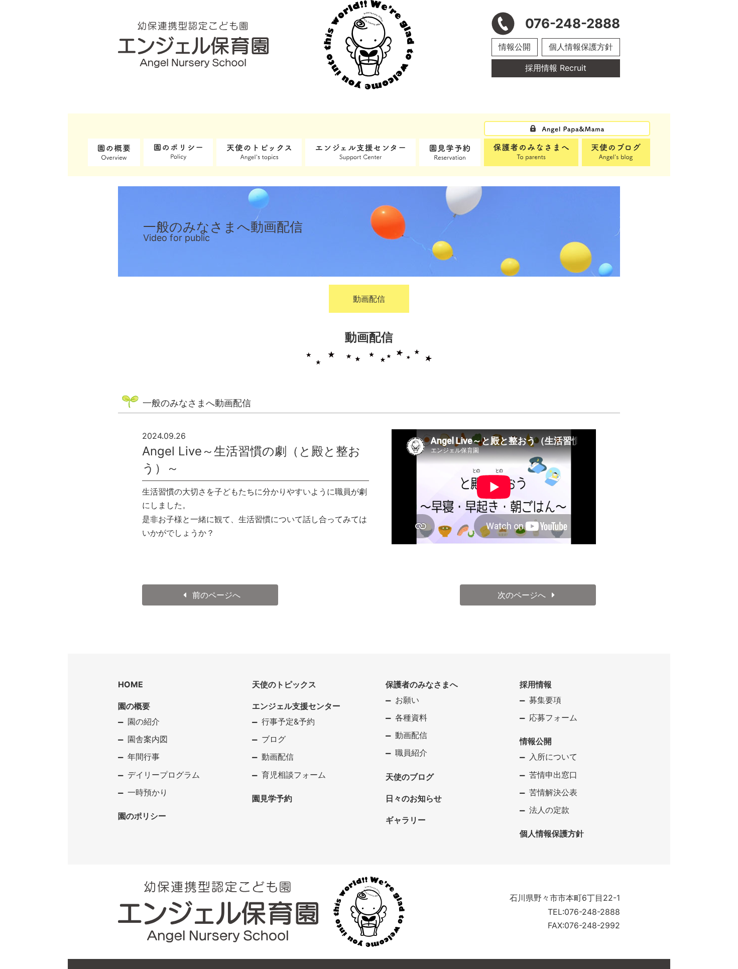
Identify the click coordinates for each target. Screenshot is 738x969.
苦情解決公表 (553, 792)
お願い (407, 700)
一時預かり (148, 792)
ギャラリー (406, 820)
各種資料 (411, 717)
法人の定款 (549, 810)
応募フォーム (553, 717)
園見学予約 (272, 798)
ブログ (274, 739)
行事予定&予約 (288, 721)
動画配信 (369, 299)
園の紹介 (144, 721)
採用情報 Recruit (555, 68)
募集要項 (545, 700)
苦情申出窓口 (553, 775)
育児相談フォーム (294, 775)
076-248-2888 (592, 912)
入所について (553, 757)
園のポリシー (142, 816)
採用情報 (536, 684)
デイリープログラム (164, 775)
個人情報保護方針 (581, 47)
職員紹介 (411, 753)
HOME (130, 684)
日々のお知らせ (414, 798)
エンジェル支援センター (296, 706)
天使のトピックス (284, 684)
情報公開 (515, 47)
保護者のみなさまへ (422, 684)
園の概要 (134, 706)
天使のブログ (410, 777)
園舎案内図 (148, 739)
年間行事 (144, 757)
